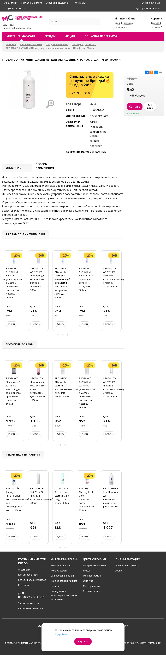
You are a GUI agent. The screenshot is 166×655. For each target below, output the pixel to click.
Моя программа (92, 575)
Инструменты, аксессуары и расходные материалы (64, 595)
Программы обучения (95, 565)
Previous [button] (5, 292)
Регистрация (127, 23)
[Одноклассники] (151, 72)
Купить (11, 324)
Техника (55, 586)
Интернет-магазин (21, 36)
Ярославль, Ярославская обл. (17, 28)
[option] (14, 292)
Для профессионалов (148, 8)
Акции (70, 36)
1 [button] (57, 334)
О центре (88, 580)
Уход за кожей (59, 570)
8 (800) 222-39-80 (15, 8)
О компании (10, 2)
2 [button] (62, 334)
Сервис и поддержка (57, 2)
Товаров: (156, 23)
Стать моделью (91, 591)
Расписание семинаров (31, 608)
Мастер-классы (91, 586)
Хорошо (83, 641)
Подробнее (61, 634)
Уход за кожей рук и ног (64, 580)
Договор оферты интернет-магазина (141, 643)
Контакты (80, 2)
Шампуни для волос (84, 44)
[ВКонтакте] (147, 72)
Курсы (86, 570)
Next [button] (120, 292)
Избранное (121, 27)
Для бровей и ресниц (62, 575)
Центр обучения (151, 2)
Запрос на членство (29, 603)
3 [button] (67, 334)
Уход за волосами (57, 44)
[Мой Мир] (156, 72)
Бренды (50, 36)
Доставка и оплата (31, 2)
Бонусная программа (101, 36)
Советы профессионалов (32, 579)
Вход (117, 23)
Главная (11, 44)
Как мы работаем (28, 574)
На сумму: (156, 27)
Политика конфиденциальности (23, 643)
